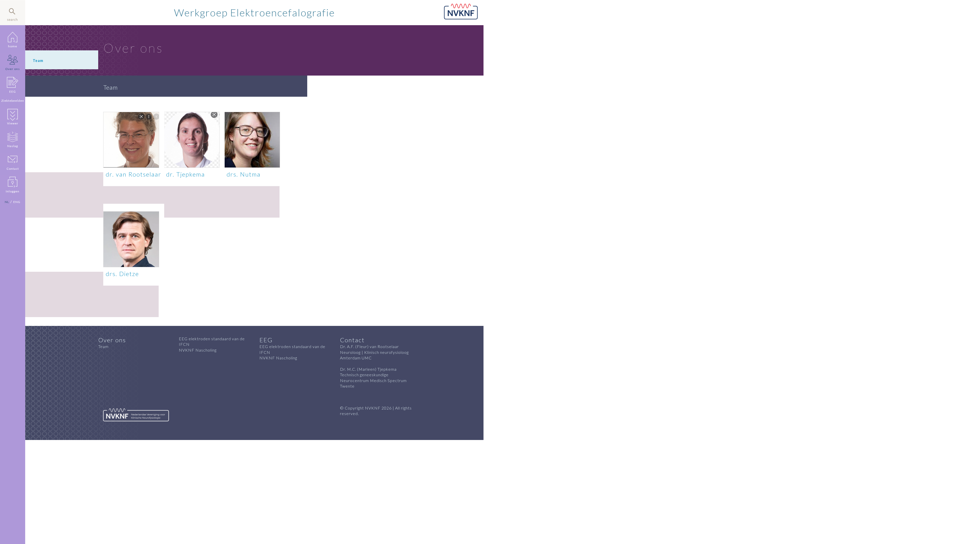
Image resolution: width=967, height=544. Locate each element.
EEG (12, 91)
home (12, 46)
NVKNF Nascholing (198, 350)
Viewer (12, 123)
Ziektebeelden (12, 101)
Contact (13, 169)
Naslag (12, 146)
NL (7, 202)
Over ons (12, 69)
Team (103, 346)
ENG (16, 202)
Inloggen (12, 191)
